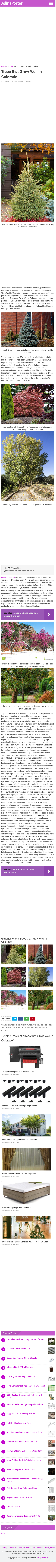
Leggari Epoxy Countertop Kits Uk (21, 1414)
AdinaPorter (12, 3)
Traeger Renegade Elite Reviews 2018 (18, 1071)
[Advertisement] (28, 37)
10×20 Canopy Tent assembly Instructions (24, 1432)
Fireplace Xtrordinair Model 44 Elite (22, 1441)
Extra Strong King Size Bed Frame (16, 1207)
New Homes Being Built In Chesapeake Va (19, 1139)
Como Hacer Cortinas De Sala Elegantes (19, 1173)
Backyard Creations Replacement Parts (23, 1516)
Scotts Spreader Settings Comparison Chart (25, 1404)
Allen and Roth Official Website (20, 1367)
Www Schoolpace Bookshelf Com (21, 1469)
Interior (6, 81)
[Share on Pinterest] (32, 1019)
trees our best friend (12, 1025)
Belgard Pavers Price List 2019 (19, 1497)
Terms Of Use (31, 1547)
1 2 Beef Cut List (13, 1506)
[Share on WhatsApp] (26, 1019)
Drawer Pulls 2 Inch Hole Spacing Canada (19, 1105)
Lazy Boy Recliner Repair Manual (21, 1376)
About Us (40, 1547)
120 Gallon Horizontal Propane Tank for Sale (26, 1339)
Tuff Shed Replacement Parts (19, 1423)
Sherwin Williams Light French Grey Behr (24, 1451)
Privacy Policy (50, 1547)
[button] (51, 3)
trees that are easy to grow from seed (34, 1025)
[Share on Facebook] (20, 1019)
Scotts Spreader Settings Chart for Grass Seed (26, 1386)
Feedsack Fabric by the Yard (18, 1349)
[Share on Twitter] (14, 1019)
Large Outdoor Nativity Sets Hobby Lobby (24, 1460)
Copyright (21, 1547)
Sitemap (4, 1547)
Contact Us (13, 1547)
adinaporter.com (8, 577)
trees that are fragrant (21, 1028)
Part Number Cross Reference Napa (22, 1488)
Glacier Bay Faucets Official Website (22, 1358)
